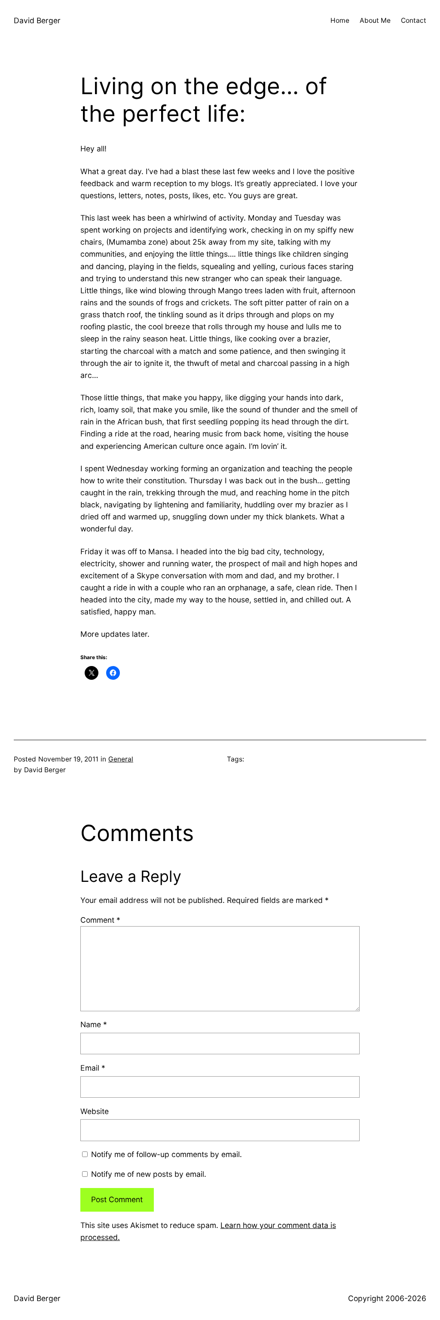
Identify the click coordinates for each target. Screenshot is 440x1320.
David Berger (37, 20)
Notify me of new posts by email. (148, 1174)
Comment (100, 919)
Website (94, 1111)
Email (92, 1067)
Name (93, 1024)
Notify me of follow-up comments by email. (166, 1154)
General (120, 759)
